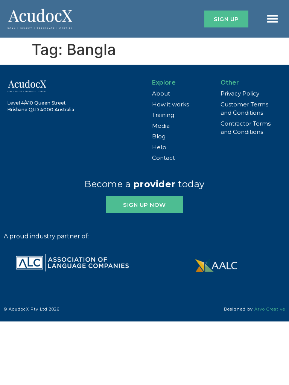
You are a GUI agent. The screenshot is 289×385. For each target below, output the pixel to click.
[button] (272, 19)
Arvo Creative (269, 309)
